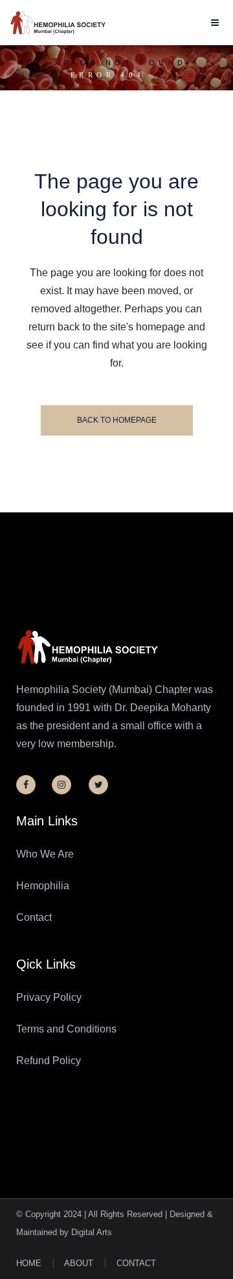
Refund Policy (48, 1060)
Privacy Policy (49, 997)
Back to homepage (117, 420)
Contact (34, 917)
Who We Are (45, 854)
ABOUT (78, 1263)
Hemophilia (42, 885)
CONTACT (136, 1263)
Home (38, 75)
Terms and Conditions (66, 1028)
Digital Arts (91, 1232)
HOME (28, 1263)
